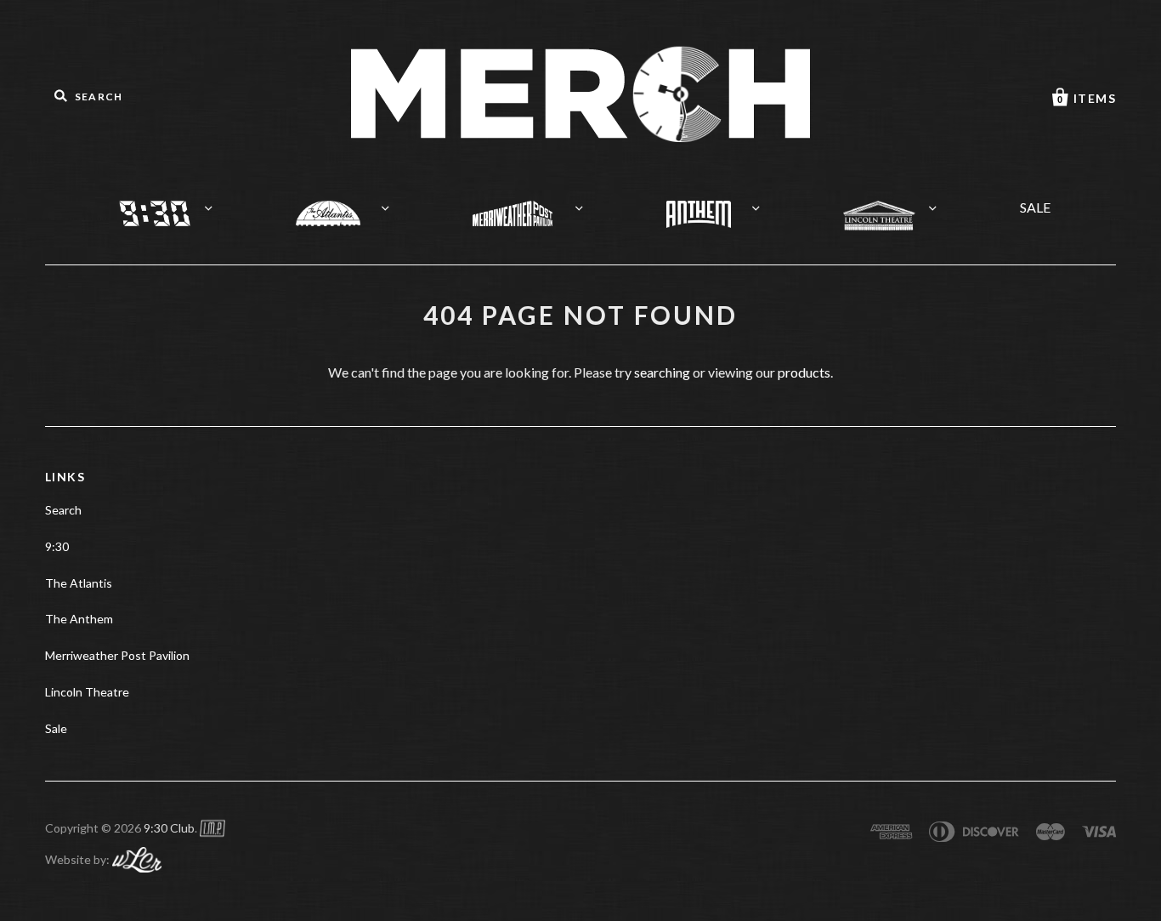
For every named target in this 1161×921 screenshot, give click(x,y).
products (804, 372)
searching (662, 372)
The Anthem (719, 203)
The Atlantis (349, 202)
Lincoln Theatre (900, 204)
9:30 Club (169, 828)
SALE (1035, 207)
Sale (56, 728)
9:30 (172, 202)
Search (63, 510)
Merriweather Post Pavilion (534, 202)
